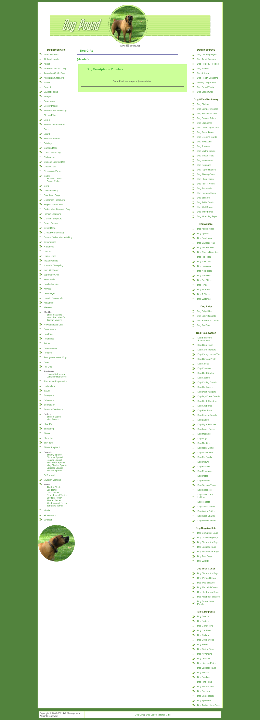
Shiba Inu (48, 438)
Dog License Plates (206, 663)
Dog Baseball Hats (206, 243)
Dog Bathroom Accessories (204, 339)
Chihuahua (49, 157)
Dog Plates (202, 476)
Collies (47, 176)
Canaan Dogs (50, 148)
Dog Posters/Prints (206, 193)
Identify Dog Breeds (207, 82)
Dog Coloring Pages (207, 54)
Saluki (47, 390)
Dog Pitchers (203, 466)
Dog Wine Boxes (205, 211)
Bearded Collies (54, 178)
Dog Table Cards (205, 202)
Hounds (48, 251)
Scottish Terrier (54, 498)
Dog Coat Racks (205, 373)
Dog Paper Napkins (206, 169)
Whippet (48, 519)
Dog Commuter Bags (207, 533)
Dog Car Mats (204, 630)
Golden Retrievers (56, 374)
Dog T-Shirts (203, 294)
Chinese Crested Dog (54, 162)
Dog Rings (202, 285)
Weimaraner (50, 515)
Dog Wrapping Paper (207, 216)
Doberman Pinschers (54, 200)
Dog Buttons (203, 621)
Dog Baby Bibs (204, 311)
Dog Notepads (204, 165)
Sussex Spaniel (54, 470)
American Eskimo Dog (55, 68)
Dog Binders (203, 104)
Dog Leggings (204, 266)
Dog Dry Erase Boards (208, 396)
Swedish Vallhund (52, 480)
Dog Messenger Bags (208, 551)
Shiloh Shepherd (52, 447)
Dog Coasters (204, 368)
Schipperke (49, 400)
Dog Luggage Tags (206, 547)
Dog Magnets (204, 434)
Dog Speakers (204, 490)
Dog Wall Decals (205, 207)
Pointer (47, 343)
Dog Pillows (203, 462)
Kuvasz (47, 288)
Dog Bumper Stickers (207, 109)
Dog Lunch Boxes (206, 429)
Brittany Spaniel (54, 454)
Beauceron (49, 101)
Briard (47, 134)
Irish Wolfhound (51, 270)
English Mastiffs (54, 314)
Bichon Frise (50, 115)
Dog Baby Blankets (206, 316)
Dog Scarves (203, 289)
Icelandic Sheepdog (53, 265)
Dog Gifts (139, 714)
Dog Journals (203, 146)
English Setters (54, 416)
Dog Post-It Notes (206, 183)
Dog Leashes (203, 658)
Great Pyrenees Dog (54, 232)
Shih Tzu (48, 442)
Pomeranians (50, 348)
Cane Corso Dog (52, 152)
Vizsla (47, 510)
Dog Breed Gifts (205, 92)
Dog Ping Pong (204, 682)
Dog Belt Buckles (205, 247)
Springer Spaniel (55, 468)
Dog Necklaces (204, 271)
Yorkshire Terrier (55, 505)
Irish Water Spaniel (56, 462)
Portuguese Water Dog (55, 357)
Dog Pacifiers (203, 325)
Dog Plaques (203, 480)
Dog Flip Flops (204, 257)
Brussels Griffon (52, 138)
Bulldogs (48, 143)
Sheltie (47, 433)
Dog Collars (203, 635)
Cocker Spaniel (54, 460)
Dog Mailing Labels (206, 151)
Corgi (46, 186)
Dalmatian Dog (51, 190)
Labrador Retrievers (57, 376)
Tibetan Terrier (54, 500)
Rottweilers (49, 386)
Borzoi (47, 120)
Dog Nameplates (205, 160)
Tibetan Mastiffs (54, 320)
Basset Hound (51, 92)
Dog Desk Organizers (208, 127)
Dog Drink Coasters (207, 401)
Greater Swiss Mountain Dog (58, 237)
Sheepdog (49, 428)
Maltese (48, 307)
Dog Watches (204, 299)
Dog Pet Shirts (204, 280)
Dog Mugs (202, 438)
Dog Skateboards (205, 696)
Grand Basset (51, 223)
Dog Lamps (203, 420)
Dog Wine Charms (206, 516)
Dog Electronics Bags (208, 542)
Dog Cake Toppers (206, 349)
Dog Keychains (204, 410)
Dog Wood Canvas (206, 520)
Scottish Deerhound (53, 409)
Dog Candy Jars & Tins (209, 354)
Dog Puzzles (203, 691)
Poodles (48, 352)
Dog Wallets (203, 561)
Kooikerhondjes (51, 284)
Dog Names (203, 68)
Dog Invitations (204, 141)
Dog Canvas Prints (206, 118)
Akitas (47, 64)
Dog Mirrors (203, 672)
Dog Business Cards (207, 113)
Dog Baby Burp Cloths (208, 320)
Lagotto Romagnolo (53, 298)
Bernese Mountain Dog (55, 110)
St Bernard (49, 475)
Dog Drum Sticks (205, 640)
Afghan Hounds (51, 59)
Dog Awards (203, 616)
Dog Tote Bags (204, 556)
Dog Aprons (203, 233)
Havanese (49, 246)
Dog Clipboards (204, 123)
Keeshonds (49, 279)
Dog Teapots (203, 502)
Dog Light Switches (206, 424)
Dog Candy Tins (205, 626)
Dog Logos (151, 714)
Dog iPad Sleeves (206, 582)
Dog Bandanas (204, 238)
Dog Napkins (203, 443)
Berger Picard (50, 106)
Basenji (47, 87)
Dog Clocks (203, 363)
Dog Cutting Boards (207, 382)
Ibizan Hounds (51, 260)
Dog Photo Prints (205, 179)
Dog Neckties (204, 275)
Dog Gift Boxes (204, 405)
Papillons (48, 334)
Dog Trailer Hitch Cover (209, 705)
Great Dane (49, 228)
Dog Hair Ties (204, 261)
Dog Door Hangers (206, 391)
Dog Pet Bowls (204, 457)
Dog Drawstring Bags (207, 537)
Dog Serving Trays (206, 485)
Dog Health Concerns (207, 78)
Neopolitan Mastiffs (56, 317)
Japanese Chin (51, 274)
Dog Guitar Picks (205, 649)
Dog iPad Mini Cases (207, 587)
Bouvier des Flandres (54, 124)
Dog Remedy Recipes (208, 64)
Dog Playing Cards (206, 174)
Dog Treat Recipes (206, 59)
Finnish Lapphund (52, 214)
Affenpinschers (51, 54)
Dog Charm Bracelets (208, 252)
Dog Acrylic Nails (205, 229)
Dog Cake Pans (205, 345)
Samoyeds (49, 395)
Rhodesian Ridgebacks (55, 381)
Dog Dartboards (205, 387)
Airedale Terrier (54, 487)
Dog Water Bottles (206, 511)
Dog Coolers (203, 377)
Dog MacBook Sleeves (208, 596)
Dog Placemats (204, 471)
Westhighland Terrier (57, 503)
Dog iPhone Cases (206, 578)
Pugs (46, 362)
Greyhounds (50, 242)
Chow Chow (50, 166)
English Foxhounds (53, 204)
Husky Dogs (50, 256)
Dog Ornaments (205, 452)
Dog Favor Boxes (205, 132)
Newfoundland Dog (53, 324)
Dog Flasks (203, 644)
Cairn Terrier (53, 492)
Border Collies (54, 181)
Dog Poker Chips (205, 686)
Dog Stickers (203, 197)
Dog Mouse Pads (205, 155)
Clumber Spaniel (55, 457)
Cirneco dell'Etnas (53, 171)
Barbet (47, 82)
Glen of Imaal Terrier (57, 495)
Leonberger (49, 293)
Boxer (47, 129)
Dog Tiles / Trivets (206, 506)
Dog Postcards (204, 188)
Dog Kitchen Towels (207, 415)
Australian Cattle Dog (54, 73)
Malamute (48, 302)
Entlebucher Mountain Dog (57, 209)
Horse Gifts (165, 714)
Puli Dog (48, 366)
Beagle (47, 96)
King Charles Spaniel (57, 465)
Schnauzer (49, 404)
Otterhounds (50, 329)
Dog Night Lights (205, 448)
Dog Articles (203, 73)
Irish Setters (53, 419)
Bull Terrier (52, 490)
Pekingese (49, 338)
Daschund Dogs (52, 195)
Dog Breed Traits (205, 87)
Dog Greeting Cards (207, 137)
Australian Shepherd (54, 78)
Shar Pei (48, 424)
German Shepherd (53, 218)
